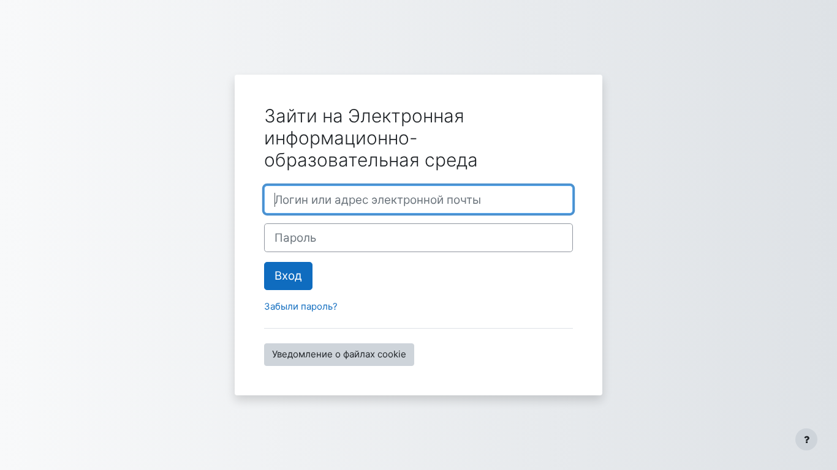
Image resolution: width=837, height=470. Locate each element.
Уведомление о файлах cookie (339, 354)
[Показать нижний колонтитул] (806, 439)
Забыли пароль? (301, 306)
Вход (288, 276)
